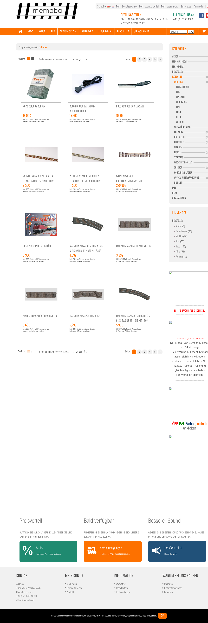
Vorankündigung (181, 127)
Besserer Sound (164, 521)
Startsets (177, 157)
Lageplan (168, 592)
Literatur (177, 132)
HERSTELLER (123, 31)
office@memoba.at (25, 600)
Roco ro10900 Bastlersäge (130, 106)
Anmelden (199, 6)
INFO (53, 31)
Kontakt (70, 592)
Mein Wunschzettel (149, 6)
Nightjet (177, 182)
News (174, 192)
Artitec (179, 226)
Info (174, 187)
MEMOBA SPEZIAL (68, 31)
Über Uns (168, 584)
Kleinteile (178, 142)
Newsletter (120, 584)
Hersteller (177, 71)
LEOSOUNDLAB (105, 31)
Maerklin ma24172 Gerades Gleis (133, 246)
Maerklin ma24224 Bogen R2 (85, 316)
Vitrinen (177, 147)
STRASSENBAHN (142, 31)
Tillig (176, 117)
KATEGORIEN (87, 31)
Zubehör (177, 167)
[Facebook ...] (201, 17)
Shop (21, 47)
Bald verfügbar (99, 521)
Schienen (177, 81)
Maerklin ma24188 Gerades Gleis (40, 316)
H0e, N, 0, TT (178, 137)
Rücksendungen (122, 592)
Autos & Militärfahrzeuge (185, 177)
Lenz (176, 91)
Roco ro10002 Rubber (34, 106)
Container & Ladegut (182, 172)
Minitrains (179, 102)
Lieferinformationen (173, 588)
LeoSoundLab (178, 66)
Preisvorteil (31, 521)
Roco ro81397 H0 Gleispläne (37, 246)
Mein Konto (71, 584)
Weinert (178, 122)
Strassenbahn (179, 197)
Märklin (179, 236)
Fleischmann (180, 86)
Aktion (175, 56)
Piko (176, 107)
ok (162, 615)
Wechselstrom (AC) (182, 162)
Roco (176, 112)
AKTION (42, 31)
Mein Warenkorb (169, 6)
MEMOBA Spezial (179, 61)
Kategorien (31, 47)
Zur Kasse (186, 6)
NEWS (30, 31)
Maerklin (178, 96)
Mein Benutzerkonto (126, 6)
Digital (176, 152)
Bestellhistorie (121, 588)
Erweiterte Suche (74, 588)
